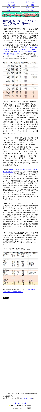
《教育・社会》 (31, 289)
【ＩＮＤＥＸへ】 (20, 403)
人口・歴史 (30, 5)
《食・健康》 (7, 292)
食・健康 (11, 2)
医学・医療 (30, 10)
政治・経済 (11, 5)
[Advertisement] (20, 322)
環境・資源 (30, 7)
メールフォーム (26, 398)
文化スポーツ (11, 7)
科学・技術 (11, 10)
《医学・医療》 (17, 292)
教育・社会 (30, 2)
